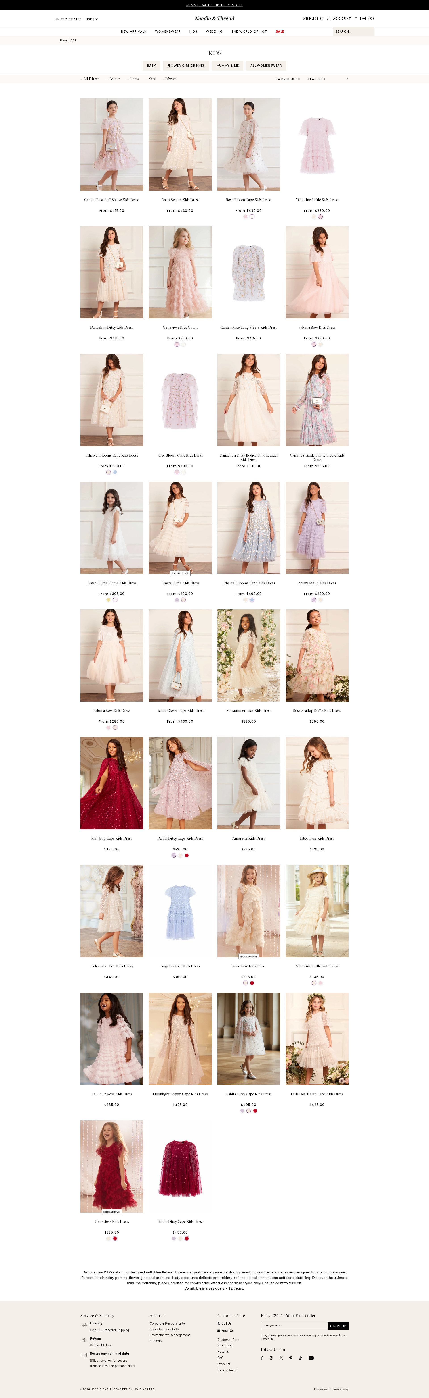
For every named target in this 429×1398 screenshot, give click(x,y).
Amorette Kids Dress (248, 839)
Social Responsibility (164, 1329)
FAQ (220, 1358)
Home (63, 40)
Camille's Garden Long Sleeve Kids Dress (317, 457)
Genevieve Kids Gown (180, 328)
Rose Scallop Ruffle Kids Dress (317, 711)
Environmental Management (170, 1335)
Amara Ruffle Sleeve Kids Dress (111, 583)
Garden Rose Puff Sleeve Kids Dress (111, 200)
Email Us (227, 1331)
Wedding (214, 31)
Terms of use (321, 1389)
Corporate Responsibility (167, 1323)
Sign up (338, 1325)
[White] (252, 216)
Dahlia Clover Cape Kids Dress (180, 711)
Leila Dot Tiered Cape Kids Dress (317, 1094)
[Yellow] (108, 600)
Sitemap (156, 1341)
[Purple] (177, 600)
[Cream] (314, 216)
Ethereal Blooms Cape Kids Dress (112, 455)
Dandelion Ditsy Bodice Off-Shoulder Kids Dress (249, 457)
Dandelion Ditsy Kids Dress (111, 328)
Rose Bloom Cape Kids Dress (248, 200)
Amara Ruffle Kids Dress (180, 583)
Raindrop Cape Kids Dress (111, 839)
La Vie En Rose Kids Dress (112, 1094)
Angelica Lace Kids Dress (180, 966)
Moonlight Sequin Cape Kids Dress (180, 1094)
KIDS (193, 31)
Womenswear (168, 31)
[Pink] (245, 216)
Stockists (223, 1364)
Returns (223, 1352)
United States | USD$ (75, 19)
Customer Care (228, 1340)
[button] (89, 79)
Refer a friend (227, 1370)
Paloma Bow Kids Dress (317, 328)
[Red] (187, 855)
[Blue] (115, 472)
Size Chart (225, 1345)
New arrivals (133, 31)
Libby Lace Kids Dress (317, 839)
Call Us (226, 1323)
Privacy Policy (341, 1389)
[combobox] (353, 31)
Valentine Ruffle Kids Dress (317, 200)
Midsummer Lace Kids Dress (248, 711)
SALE (280, 31)
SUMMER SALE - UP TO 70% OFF (214, 4)
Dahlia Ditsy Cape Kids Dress (180, 839)
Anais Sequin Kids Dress (180, 200)
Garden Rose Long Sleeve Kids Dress (248, 328)
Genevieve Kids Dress (249, 966)
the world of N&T (249, 31)
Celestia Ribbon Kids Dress (112, 966)
